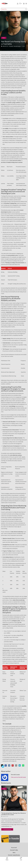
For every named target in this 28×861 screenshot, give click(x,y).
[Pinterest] (12, 765)
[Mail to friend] (16, 765)
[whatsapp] (23, 765)
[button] (2, 806)
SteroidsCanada (17, 46)
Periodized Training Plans (17, 190)
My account (14, 847)
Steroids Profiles (14, 850)
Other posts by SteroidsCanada (18, 777)
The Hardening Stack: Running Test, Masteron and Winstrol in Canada (13, 813)
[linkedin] (19, 765)
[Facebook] (5, 765)
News (3, 37)
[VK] (9, 765)
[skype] (2, 766)
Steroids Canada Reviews (14, 855)
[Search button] (26, 9)
